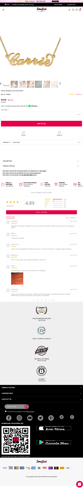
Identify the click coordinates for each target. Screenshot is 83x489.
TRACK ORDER (58, 4)
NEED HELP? (72, 4)
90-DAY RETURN (26, 175)
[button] (3, 9)
